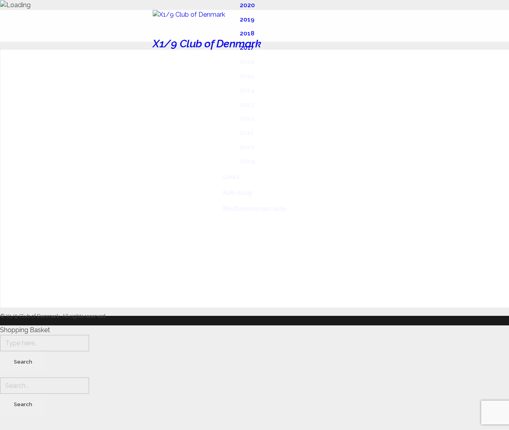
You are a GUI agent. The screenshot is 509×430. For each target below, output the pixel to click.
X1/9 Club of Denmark (207, 43)
